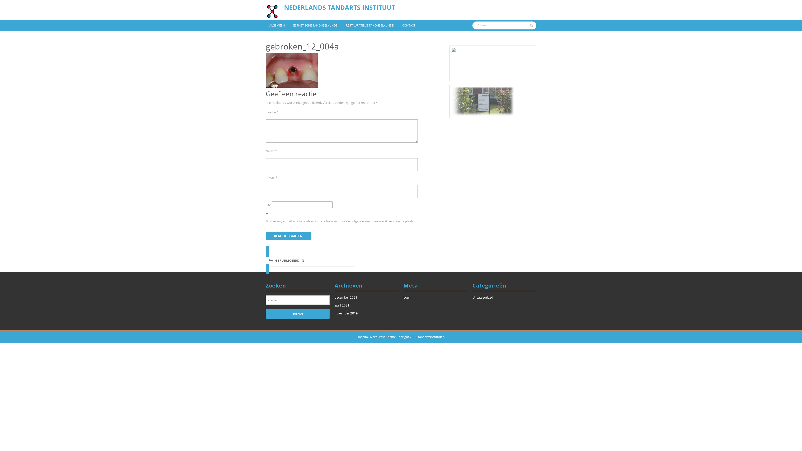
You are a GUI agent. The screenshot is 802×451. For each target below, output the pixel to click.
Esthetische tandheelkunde (315, 25)
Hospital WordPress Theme (376, 337)
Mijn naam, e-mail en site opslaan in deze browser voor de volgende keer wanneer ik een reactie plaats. (340, 221)
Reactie (272, 112)
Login (407, 297)
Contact (408, 25)
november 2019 (346, 313)
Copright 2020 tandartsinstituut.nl (421, 337)
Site (268, 205)
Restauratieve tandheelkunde (370, 25)
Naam (271, 151)
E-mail (271, 178)
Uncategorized (482, 297)
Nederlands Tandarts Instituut (339, 7)
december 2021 (346, 297)
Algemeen (277, 25)
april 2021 (342, 305)
